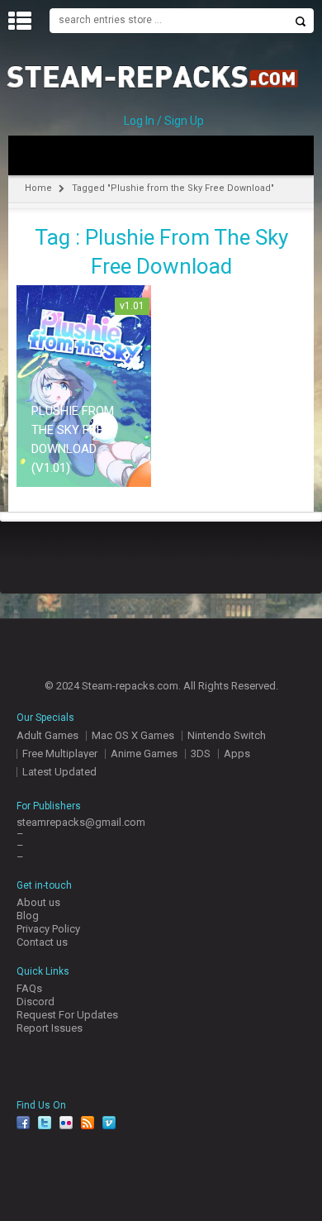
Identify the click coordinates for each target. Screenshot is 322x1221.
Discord (35, 1001)
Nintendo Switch (226, 735)
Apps (237, 753)
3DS (201, 753)
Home (38, 188)
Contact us (42, 942)
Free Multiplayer (59, 753)
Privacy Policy (48, 929)
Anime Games (144, 753)
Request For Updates (67, 1015)
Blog (28, 915)
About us (38, 902)
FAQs (29, 988)
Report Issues (50, 1028)
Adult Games (47, 735)
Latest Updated (59, 771)
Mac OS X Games (133, 735)
